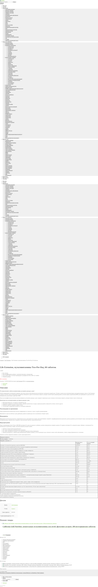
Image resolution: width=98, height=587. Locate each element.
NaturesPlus (7, 157)
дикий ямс (10, 69)
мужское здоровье (9, 11)
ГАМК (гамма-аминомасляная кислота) (14, 88)
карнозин (7, 97)
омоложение (8, 32)
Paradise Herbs (8, 159)
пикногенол (8, 115)
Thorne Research (9, 170)
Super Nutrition (8, 168)
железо (9, 51)
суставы (7, 39)
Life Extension (8, 151)
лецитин (7, 103)
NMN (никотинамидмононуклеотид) (13, 134)
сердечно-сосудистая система (12, 36)
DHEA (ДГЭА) (8, 130)
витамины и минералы (10, 45)
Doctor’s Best (8, 144)
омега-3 (7, 111)
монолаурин (8, 109)
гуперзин (10, 68)
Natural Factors (8, 154)
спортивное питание (10, 9)
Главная (2, 360)
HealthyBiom (8, 146)
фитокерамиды (8, 121)
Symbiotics (7, 169)
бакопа (9, 63)
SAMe (6, 133)
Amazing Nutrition (9, 140)
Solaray (7, 164)
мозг (6, 28)
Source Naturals (8, 165)
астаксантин (8, 85)
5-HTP (6, 128)
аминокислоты (8, 87)
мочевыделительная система (11, 27)
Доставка (5, 178)
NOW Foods (8, 158)
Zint (6, 174)
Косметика (5, 176)
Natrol (6, 153)
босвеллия (10, 64)
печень (6, 33)
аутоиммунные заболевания (11, 15)
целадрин (7, 127)
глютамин (7, 91)
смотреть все (11, 46)
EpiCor (6, 132)
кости (6, 23)
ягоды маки (10, 83)
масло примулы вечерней (11, 106)
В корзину (8, 535)
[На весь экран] (3, 585)
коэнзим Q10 (8, 101)
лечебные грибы (9, 104)
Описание (5, 383)
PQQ (6, 136)
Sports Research (8, 166)
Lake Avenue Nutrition (10, 150)
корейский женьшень (13, 70)
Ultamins (7, 171)
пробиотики (8, 117)
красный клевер (11, 71)
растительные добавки (10, 57)
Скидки (4, 6)
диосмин (7, 93)
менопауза (7, 26)
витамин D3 (11, 47)
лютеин (7, 105)
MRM (6, 152)
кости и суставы (9, 24)
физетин (7, 120)
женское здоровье (9, 10)
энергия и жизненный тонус (11, 40)
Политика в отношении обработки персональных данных (13, 572)
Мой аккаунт (6, 177)
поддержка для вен (9, 35)
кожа (6, 22)
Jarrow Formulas (8, 148)
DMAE (7, 129)
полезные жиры (9, 43)
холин (6, 123)
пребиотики (8, 116)
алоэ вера (10, 59)
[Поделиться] (1, 585)
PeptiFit (7, 160)
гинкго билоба (11, 67)
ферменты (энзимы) (9, 122)
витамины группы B (12, 50)
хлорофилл (7, 126)
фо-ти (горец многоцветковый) (15, 79)
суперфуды (10, 77)
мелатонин (7, 107)
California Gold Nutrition (10, 142)
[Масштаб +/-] (4, 585)
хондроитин (8, 124)
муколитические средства (11, 29)
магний (9, 55)
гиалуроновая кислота (10, 89)
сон (6, 38)
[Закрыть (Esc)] (0, 585)
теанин (7, 118)
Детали (4, 384)
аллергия (7, 14)
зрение (6, 20)
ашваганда (10, 62)
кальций (10, 52)
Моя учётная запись (7, 576)
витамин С (10, 49)
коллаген (7, 99)
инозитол (7, 95)
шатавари (10, 81)
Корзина (5, 580)
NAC (6, 135)
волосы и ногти (8, 17)
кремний (10, 53)
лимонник (10, 74)
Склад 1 (13, 508)
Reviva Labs (8, 163)
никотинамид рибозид (10, 110)
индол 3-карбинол (9, 94)
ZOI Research (8, 175)
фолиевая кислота (12, 56)
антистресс (7, 16)
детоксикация (8, 18)
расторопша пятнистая (13, 75)
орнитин (7, 112)
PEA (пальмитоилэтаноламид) (12, 138)
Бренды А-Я (5, 139)
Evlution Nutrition (9, 145)
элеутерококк (11, 82)
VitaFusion (7, 172)
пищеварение (8, 34)
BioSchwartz (8, 141)
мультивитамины (9, 44)
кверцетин (7, 98)
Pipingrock (7, 162)
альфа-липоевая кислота (10, 86)
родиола (10, 76)
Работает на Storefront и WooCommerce (35, 572)
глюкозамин (8, 92)
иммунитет (7, 21)
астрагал (10, 61)
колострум (7, 100)
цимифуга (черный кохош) (14, 80)
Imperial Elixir (8, 147)
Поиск (14, 1)
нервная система (9, 30)
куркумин (10, 73)
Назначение (5, 8)
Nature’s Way (8, 156)
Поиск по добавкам (7, 41)
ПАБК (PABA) (8, 113)
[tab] (50, 383)
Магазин (5, 5)
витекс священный (12, 65)
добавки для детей (9, 12)
